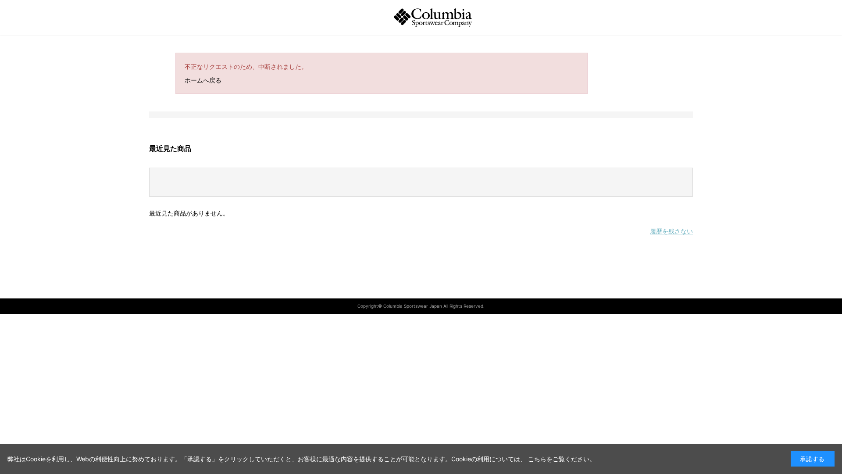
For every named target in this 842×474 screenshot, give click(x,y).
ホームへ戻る (203, 80)
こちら (537, 459)
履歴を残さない (671, 231)
